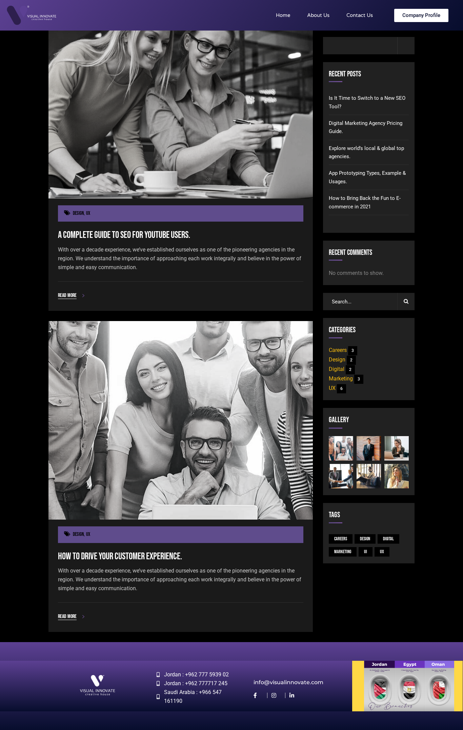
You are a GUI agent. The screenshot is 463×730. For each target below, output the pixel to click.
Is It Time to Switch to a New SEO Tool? (367, 102)
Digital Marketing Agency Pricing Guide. (365, 127)
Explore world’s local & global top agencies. (366, 152)
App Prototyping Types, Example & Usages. (367, 177)
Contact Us (359, 15)
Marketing (344, 378)
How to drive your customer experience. (120, 556)
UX (88, 213)
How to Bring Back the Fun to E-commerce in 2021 (365, 202)
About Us (318, 15)
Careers (341, 350)
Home (283, 15)
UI (365, 552)
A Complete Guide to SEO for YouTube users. (124, 235)
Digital (340, 369)
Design (78, 213)
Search (406, 45)
